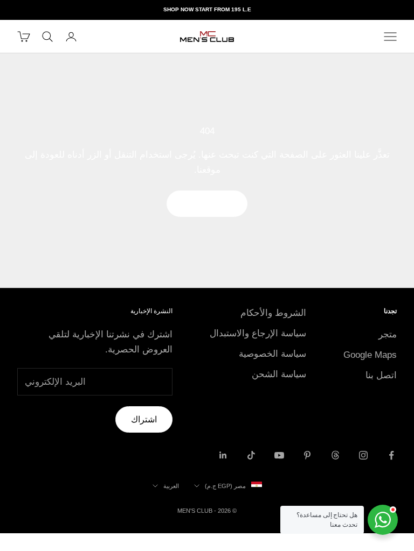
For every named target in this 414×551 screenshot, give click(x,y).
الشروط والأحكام (273, 313)
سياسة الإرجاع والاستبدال (258, 333)
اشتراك (144, 419)
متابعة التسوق (207, 203)
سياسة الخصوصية (272, 354)
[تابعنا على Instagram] (363, 455)
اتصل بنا (381, 375)
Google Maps (370, 355)
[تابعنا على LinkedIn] (223, 455)
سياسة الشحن (279, 374)
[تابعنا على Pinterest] (307, 455)
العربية (171, 486)
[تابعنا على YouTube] (279, 455)
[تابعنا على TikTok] (251, 455)
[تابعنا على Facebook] (391, 455)
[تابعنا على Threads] (335, 455)
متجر (387, 334)
